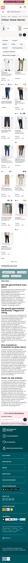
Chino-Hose (25, 16)
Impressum (11, 530)
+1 (11, 84)
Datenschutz (15, 528)
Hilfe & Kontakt (6, 455)
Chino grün (6, 276)
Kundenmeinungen (6, 528)
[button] (25, 7)
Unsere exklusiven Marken (8, 480)
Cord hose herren (22, 272)
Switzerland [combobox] (7, 538)
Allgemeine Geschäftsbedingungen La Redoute (12, 526)
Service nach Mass (6, 461)
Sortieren (5, 40)
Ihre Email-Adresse (6, 416)
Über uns (4, 467)
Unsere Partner (6, 474)
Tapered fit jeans (16, 276)
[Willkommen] (20, 7)
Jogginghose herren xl (9, 272)
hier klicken (24, 424)
